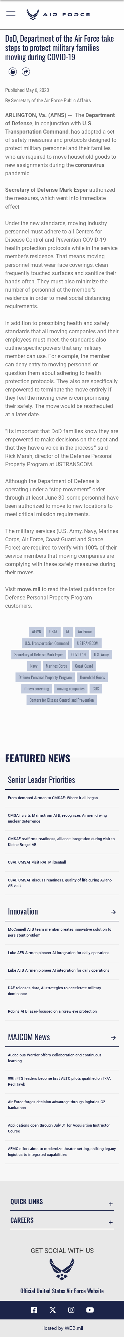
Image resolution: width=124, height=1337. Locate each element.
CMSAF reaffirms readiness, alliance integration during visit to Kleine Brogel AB (61, 842)
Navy (34, 666)
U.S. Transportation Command (47, 643)
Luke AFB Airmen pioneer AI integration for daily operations (59, 953)
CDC (96, 688)
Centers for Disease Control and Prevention (62, 700)
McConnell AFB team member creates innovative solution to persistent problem (59, 932)
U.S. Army (101, 654)
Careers (21, 1220)
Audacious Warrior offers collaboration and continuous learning (55, 1058)
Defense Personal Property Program (45, 677)
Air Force (85, 631)
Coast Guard (84, 666)
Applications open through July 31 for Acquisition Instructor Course (59, 1128)
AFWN (36, 631)
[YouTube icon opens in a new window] (90, 1310)
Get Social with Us (62, 1251)
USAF (53, 631)
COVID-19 (78, 654)
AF (68, 631)
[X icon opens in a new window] (53, 1310)
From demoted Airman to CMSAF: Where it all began (53, 798)
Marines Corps (56, 666)
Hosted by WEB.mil (62, 1328)
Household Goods (92, 677)
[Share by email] (26, 71)
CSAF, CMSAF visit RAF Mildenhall (37, 862)
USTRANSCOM (88, 643)
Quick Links (26, 1201)
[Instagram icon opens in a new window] (71, 1310)
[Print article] (13, 71)
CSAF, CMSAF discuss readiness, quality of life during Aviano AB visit (60, 883)
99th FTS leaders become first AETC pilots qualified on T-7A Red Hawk (59, 1081)
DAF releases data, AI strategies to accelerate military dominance (54, 991)
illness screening (36, 688)
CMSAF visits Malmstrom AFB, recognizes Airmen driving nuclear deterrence (57, 818)
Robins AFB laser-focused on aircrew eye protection (52, 1011)
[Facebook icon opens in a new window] (34, 1310)
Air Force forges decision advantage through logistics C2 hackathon (56, 1105)
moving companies (70, 688)
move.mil (28, 589)
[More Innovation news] (113, 912)
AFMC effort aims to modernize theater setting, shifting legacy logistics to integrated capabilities (62, 1152)
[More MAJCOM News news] (113, 1037)
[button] (11, 14)
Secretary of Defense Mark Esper (38, 654)
